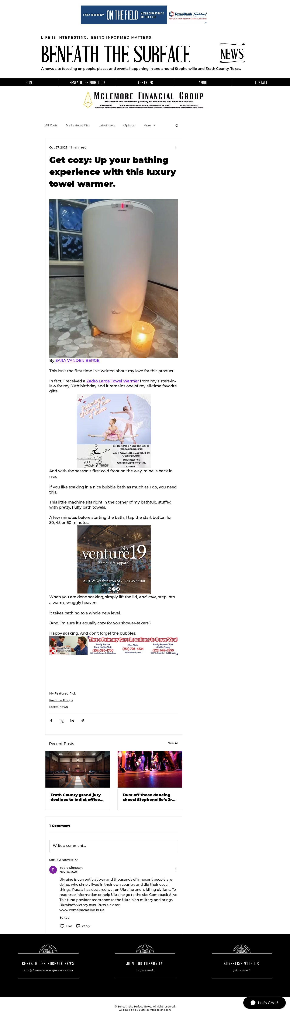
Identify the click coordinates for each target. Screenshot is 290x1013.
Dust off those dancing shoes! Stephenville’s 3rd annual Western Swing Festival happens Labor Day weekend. (149, 797)
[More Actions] (175, 869)
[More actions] (175, 147)
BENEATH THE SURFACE (115, 56)
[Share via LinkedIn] (72, 721)
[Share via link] (82, 721)
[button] (177, 125)
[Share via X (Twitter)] (62, 721)
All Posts (51, 125)
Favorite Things (61, 700)
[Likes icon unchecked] (62, 926)
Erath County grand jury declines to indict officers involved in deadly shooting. (77, 797)
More (147, 125)
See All (173, 743)
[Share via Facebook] (51, 721)
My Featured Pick (78, 125)
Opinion (129, 125)
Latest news (107, 125)
